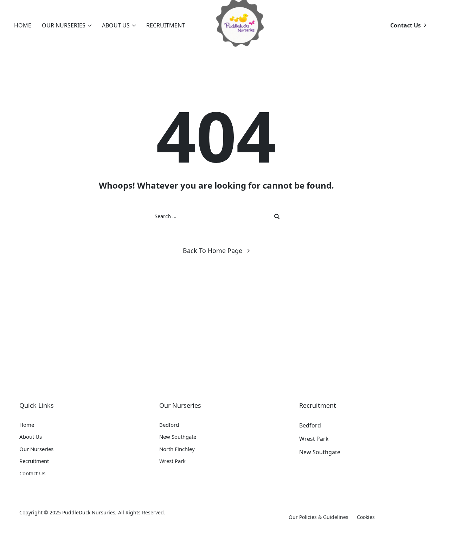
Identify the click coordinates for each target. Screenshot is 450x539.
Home (22, 25)
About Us (116, 25)
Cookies (366, 517)
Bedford (169, 424)
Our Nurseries (63, 25)
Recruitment (165, 25)
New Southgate (177, 436)
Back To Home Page (212, 250)
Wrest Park (172, 460)
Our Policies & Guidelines (318, 517)
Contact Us (32, 473)
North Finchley (177, 448)
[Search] (278, 216)
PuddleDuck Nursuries (88, 512)
